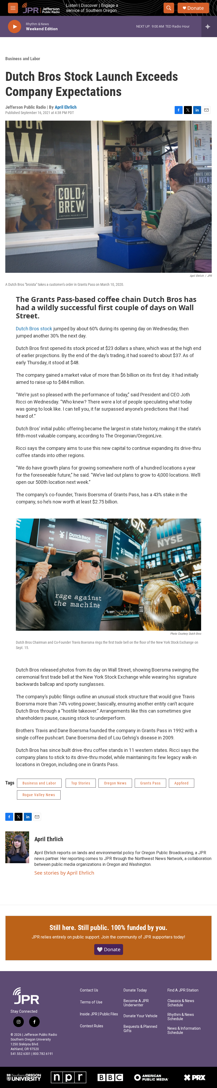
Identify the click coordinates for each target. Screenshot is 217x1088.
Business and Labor (22, 58)
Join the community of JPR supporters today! (143, 937)
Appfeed (181, 783)
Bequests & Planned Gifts (140, 1029)
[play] (14, 27)
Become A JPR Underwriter (136, 1003)
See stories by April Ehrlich (64, 873)
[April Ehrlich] (17, 847)
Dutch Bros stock (34, 328)
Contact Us (89, 990)
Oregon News (115, 783)
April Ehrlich (65, 107)
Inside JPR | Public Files (99, 1014)
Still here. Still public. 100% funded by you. (108, 928)
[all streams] (209, 26)
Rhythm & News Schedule (181, 1017)
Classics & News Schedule (181, 1003)
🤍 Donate (108, 949)
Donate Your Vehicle (140, 1016)
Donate (195, 8)
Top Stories (80, 783)
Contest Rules (91, 1026)
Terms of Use (91, 1002)
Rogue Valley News (38, 795)
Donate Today (135, 990)
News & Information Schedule (184, 1030)
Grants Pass (150, 783)
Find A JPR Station (183, 990)
